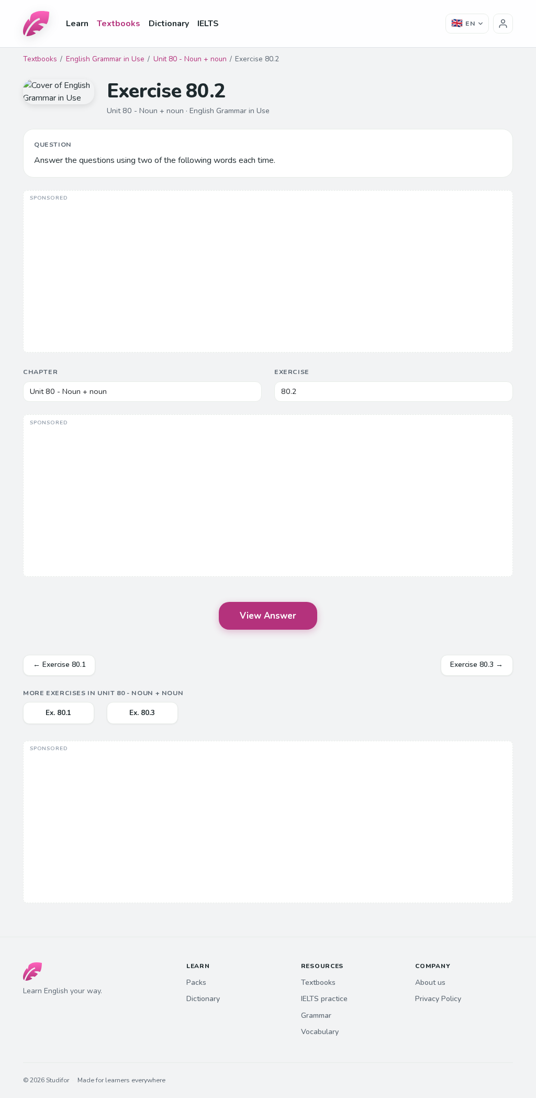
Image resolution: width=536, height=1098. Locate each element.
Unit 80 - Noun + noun (190, 59)
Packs (196, 982)
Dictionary (169, 23)
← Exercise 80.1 (59, 664)
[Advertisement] (268, 272)
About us (430, 982)
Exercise (291, 371)
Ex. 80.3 (142, 713)
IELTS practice (324, 999)
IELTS (208, 23)
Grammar (316, 1015)
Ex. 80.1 (58, 713)
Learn (77, 23)
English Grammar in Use (105, 59)
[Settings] (503, 24)
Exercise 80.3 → (476, 664)
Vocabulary (320, 1032)
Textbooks (118, 23)
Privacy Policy (438, 999)
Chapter (40, 371)
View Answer (268, 616)
